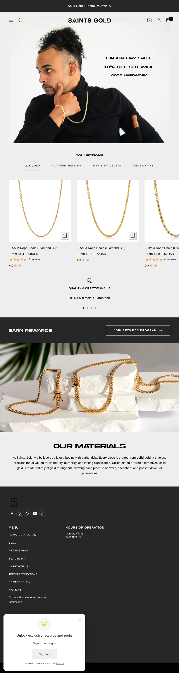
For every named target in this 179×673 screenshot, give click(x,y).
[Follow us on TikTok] (42, 513)
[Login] (159, 20)
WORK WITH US (18, 566)
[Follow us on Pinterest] (27, 513)
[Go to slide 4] (95, 308)
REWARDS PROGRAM (22, 534)
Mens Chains (143, 165)
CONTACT (15, 590)
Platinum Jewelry (66, 165)
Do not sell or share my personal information (28, 599)
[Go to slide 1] (83, 308)
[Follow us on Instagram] (19, 513)
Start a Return (17, 558)
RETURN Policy (18, 550)
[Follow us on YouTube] (35, 513)
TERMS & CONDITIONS (23, 574)
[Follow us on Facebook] (12, 513)
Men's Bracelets (107, 165)
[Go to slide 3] (91, 308)
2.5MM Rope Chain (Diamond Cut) (34, 248)
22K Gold (32, 165)
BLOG (12, 542)
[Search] (20, 20)
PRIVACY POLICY (19, 582)
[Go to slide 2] (87, 308)
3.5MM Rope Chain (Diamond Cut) (101, 248)
